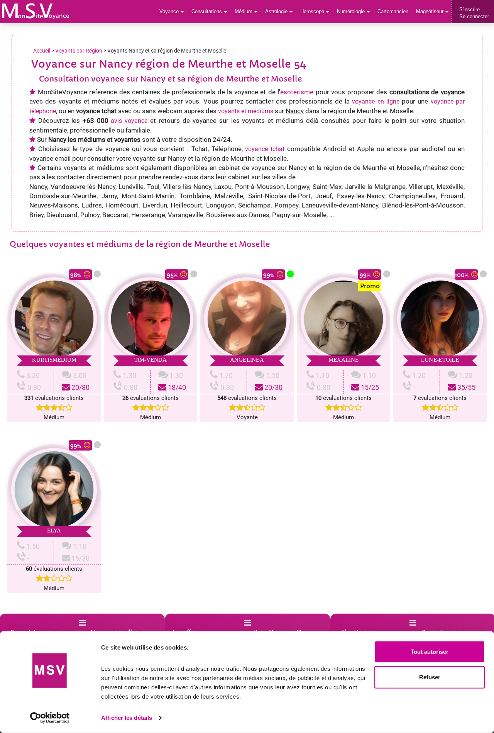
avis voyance (129, 120)
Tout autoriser (429, 651)
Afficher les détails (126, 717)
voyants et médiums (245, 111)
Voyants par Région (78, 51)
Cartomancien (392, 11)
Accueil (41, 51)
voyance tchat (264, 149)
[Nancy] (35, 11)
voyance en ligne (375, 101)
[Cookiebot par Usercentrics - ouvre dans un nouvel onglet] (50, 718)
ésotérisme (296, 92)
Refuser (429, 676)
